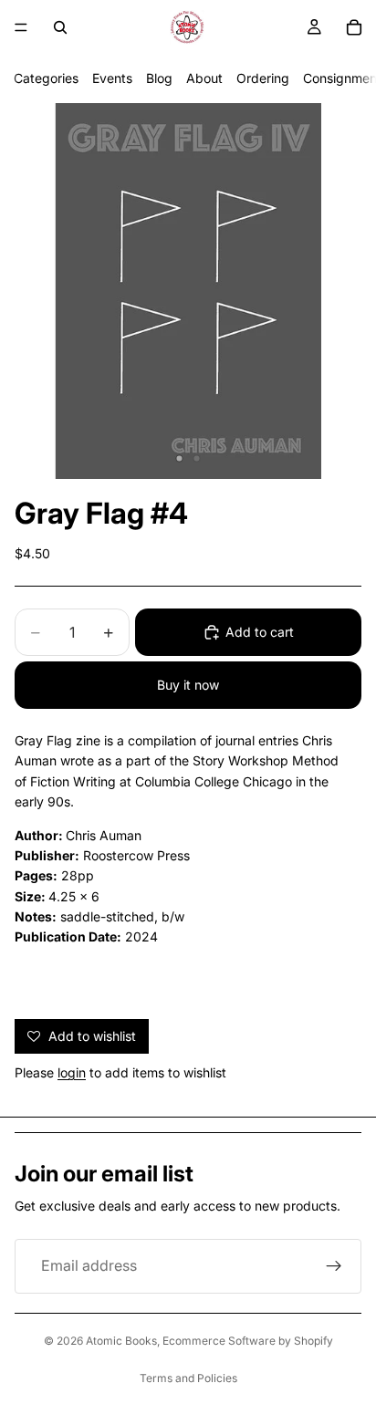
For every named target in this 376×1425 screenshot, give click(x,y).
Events (112, 78)
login (71, 1072)
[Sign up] (334, 1266)
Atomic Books (121, 1340)
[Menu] (21, 27)
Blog (159, 78)
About (204, 78)
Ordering (262, 78)
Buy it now (188, 684)
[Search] (60, 27)
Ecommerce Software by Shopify (247, 1340)
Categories (46, 78)
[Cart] (354, 27)
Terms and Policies (188, 1378)
